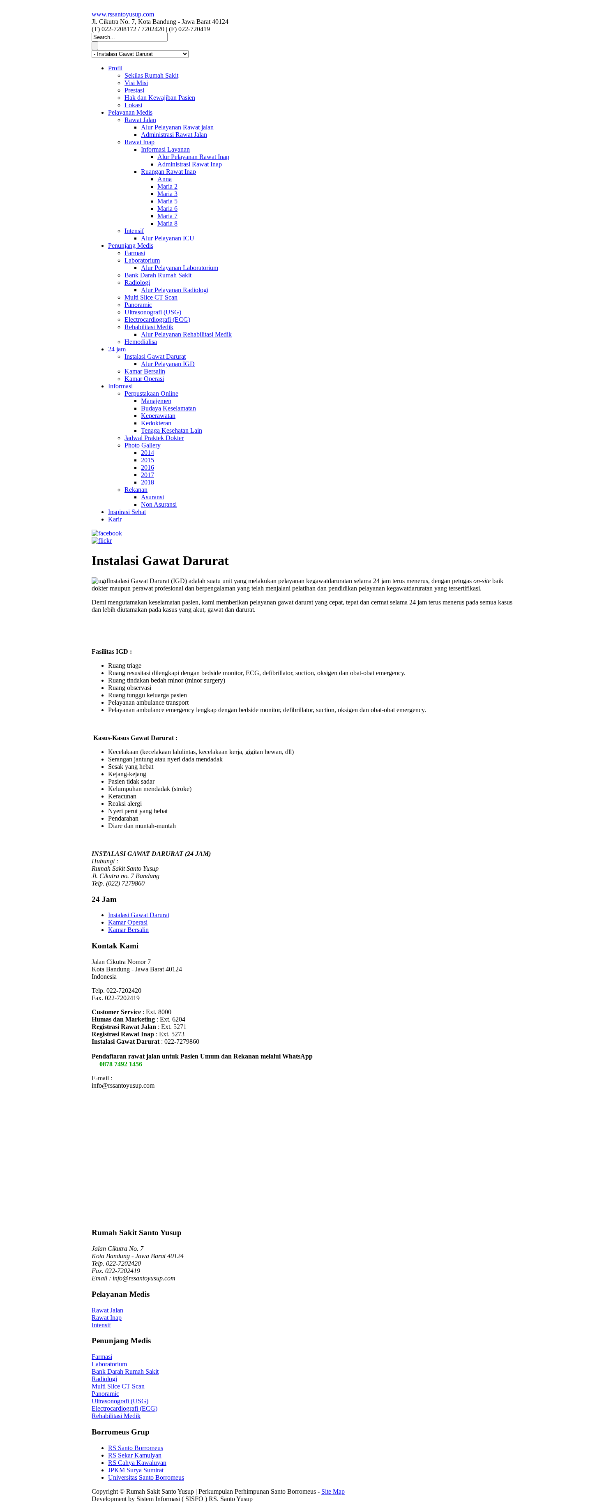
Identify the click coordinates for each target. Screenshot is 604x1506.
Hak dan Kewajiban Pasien (159, 97)
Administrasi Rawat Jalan (174, 134)
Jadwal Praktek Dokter (154, 437)
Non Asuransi (159, 504)
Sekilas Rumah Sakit (151, 75)
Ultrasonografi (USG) (152, 312)
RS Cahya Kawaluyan (137, 1462)
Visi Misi (136, 82)
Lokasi (133, 104)
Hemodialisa (140, 341)
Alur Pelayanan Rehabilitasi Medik (186, 334)
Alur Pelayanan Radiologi (174, 289)
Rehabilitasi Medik (148, 326)
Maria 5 (167, 201)
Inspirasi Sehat (127, 511)
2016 (147, 467)
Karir (115, 519)
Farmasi (134, 252)
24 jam (117, 349)
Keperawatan (158, 415)
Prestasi (134, 90)
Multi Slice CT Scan (151, 297)
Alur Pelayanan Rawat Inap (193, 156)
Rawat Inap (139, 141)
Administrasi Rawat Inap (189, 164)
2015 (147, 460)
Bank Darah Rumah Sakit (157, 275)
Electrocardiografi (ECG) (157, 319)
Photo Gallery (142, 445)
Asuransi (152, 497)
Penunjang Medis (130, 245)
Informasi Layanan (165, 149)
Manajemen (156, 400)
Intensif (134, 230)
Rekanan (136, 489)
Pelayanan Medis (130, 112)
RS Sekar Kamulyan (134, 1455)
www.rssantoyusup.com (123, 14)
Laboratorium (142, 260)
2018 (147, 482)
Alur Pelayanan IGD (168, 363)
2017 (147, 474)
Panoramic (138, 304)
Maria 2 (167, 186)
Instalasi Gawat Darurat (155, 356)
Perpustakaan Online (151, 393)
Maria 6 (167, 208)
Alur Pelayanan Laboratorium (179, 267)
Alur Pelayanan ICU (167, 238)
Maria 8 (167, 223)
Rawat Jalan (140, 119)
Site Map (333, 1491)
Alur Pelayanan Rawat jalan (177, 127)
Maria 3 (167, 193)
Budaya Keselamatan (168, 408)
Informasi (120, 386)
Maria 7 (167, 215)
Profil (115, 68)
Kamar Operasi (144, 378)
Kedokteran (156, 423)
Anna (164, 178)
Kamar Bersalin (144, 371)
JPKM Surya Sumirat (136, 1470)
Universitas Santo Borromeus (146, 1477)
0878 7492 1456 (120, 1064)
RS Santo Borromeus (135, 1447)
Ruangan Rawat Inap (168, 171)
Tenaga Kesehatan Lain (171, 430)
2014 (147, 452)
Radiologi (137, 282)
